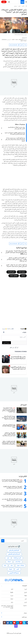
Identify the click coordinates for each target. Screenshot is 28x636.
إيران (8, 558)
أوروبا (25, 589)
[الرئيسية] (26, 6)
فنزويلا (10, 569)
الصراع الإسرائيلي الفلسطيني (14, 554)
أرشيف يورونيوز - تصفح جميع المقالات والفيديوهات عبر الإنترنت (7, 607)
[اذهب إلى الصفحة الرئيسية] (22, 2)
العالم (19, 6)
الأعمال (25, 592)
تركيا (5, 565)
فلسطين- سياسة (13, 276)
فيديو (25, 602)
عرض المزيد (24, 617)
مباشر (3, 2)
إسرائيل (15, 6)
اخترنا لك (23, 405)
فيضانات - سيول (20, 565)
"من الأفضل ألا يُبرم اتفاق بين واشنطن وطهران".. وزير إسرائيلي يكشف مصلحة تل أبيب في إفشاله (17, 259)
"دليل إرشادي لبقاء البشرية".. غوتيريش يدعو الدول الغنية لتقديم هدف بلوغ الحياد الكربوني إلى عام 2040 (16, 252)
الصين (17, 569)
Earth (11, 592)
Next (25, 596)
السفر (26, 599)
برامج (12, 602)
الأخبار (23, 6)
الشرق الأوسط (11, 272)
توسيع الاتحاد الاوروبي (14, 573)
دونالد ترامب (17, 562)
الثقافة (11, 599)
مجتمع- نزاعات (22, 272)
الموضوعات (24, 586)
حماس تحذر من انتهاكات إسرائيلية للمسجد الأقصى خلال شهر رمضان (16, 128)
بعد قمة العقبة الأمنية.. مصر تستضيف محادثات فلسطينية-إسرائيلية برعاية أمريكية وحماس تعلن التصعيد (15, 139)
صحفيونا (25, 606)
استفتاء (9, 562)
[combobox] (14, 540)
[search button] (2, 540)
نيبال (12, 565)
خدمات (25, 613)
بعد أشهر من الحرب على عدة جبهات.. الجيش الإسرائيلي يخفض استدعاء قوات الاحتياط (16, 265)
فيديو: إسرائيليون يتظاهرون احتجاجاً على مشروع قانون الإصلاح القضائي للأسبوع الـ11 (15, 133)
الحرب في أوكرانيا (17, 558)
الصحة (11, 596)
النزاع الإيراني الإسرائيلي (14, 550)
